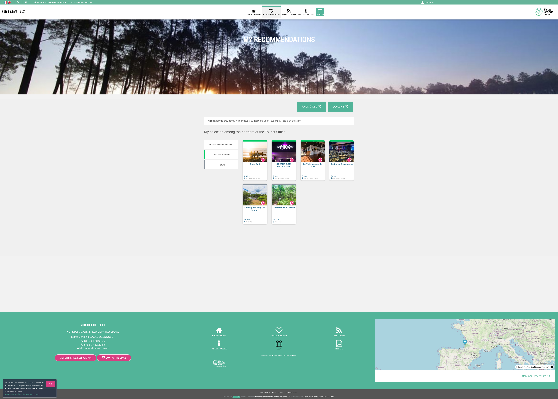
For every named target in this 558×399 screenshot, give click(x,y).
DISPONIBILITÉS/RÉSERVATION (76, 357)
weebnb (236, 397)
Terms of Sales (291, 393)
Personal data (277, 393)
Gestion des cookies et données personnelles (22, 394)
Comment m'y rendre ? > (536, 376)
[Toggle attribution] (552, 367)
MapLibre (546, 367)
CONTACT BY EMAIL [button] (115, 357)
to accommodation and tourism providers (271, 397)
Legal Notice (265, 393)
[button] (254, 162)
